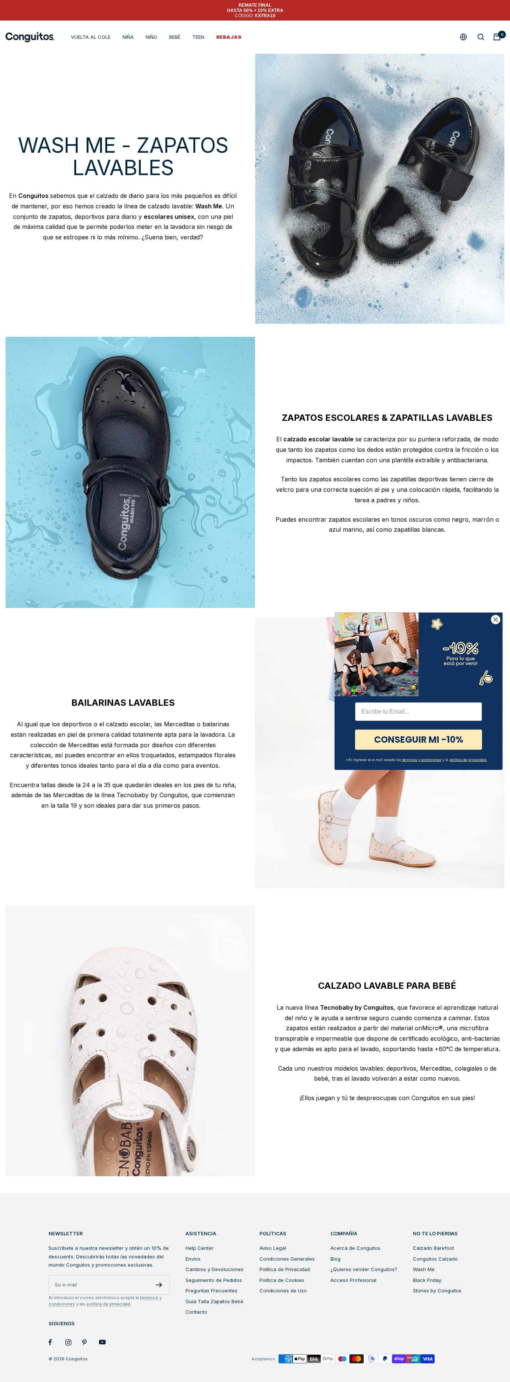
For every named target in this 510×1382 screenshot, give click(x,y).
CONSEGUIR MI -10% (418, 739)
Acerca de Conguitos (355, 1248)
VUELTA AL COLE (91, 37)
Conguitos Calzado (435, 1259)
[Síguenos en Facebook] (57, 1342)
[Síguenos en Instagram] (73, 1342)
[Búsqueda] (481, 37)
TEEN (198, 37)
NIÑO (151, 37)
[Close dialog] (495, 619)
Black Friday (427, 1280)
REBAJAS (229, 37)
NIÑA (128, 37)
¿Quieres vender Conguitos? (363, 1269)
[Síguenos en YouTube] (107, 1342)
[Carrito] (497, 37)
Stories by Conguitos (437, 1291)
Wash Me (424, 1269)
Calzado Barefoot (433, 1248)
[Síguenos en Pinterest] (90, 1342)
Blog (335, 1259)
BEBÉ (174, 37)
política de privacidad (108, 1304)
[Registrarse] (159, 1285)
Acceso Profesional (353, 1280)
